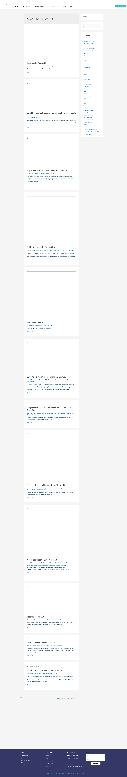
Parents (58, 115)
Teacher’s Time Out (35, 617)
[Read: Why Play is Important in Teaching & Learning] (51, 357)
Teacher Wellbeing (87, 117)
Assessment (29, 115)
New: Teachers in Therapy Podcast (42, 560)
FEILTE (85, 62)
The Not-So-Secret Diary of (89, 119)
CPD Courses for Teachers (73, 755)
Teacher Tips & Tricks (34, 173)
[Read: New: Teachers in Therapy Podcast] (51, 532)
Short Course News (87, 108)
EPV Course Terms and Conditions (75, 766)
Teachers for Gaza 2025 (37, 63)
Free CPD (72, 6)
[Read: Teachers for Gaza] (51, 294)
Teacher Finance (87, 112)
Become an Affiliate (50, 761)
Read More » (30, 72)
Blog (64, 6)
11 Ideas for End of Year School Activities (45, 670)
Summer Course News (88, 110)
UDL (47, 413)
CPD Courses (26, 6)
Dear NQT (29, 673)
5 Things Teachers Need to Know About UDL (46, 485)
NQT (45, 250)
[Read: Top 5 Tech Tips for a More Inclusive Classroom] (49, 152)
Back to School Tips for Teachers (41, 642)
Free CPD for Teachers (88, 65)
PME (47, 250)
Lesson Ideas (86, 81)
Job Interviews (86, 79)
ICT (28, 173)
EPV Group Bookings (39, 6)
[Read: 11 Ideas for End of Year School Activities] (33, 666)
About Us (48, 755)
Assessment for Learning (89, 41)
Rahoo (36, 66)
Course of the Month (88, 50)
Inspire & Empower (37, 115)
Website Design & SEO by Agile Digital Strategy (53, 773)
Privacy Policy (49, 763)
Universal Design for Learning (55, 413)
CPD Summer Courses (72, 761)
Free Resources (86, 67)
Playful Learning (30, 66)
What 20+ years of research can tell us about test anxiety (51, 113)
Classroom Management (89, 48)
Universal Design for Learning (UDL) (91, 131)
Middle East (86, 88)
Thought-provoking (68, 115)
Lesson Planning (45, 115)
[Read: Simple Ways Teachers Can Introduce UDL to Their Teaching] (33, 403)
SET (84, 105)
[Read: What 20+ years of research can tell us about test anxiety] (51, 96)
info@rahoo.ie (25, 755)
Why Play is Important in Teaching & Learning (46, 377)
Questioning (86, 100)
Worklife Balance (87, 134)
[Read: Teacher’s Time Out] (51, 600)
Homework (86, 69)
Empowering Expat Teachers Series (91, 58)
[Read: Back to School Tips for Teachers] (32, 638)
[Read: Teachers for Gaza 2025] (43, 43)
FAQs (68, 763)
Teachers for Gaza (35, 322)
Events (85, 60)
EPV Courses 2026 (54, 6)
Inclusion (85, 74)
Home (16, 6)
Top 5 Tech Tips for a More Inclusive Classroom (47, 170)
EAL (28, 413)
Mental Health (52, 115)
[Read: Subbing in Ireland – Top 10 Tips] (51, 219)
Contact (48, 766)
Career (85, 46)
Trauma (85, 124)
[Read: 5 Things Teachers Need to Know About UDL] (51, 457)
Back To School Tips (31, 619)
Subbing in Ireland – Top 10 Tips (41, 247)
